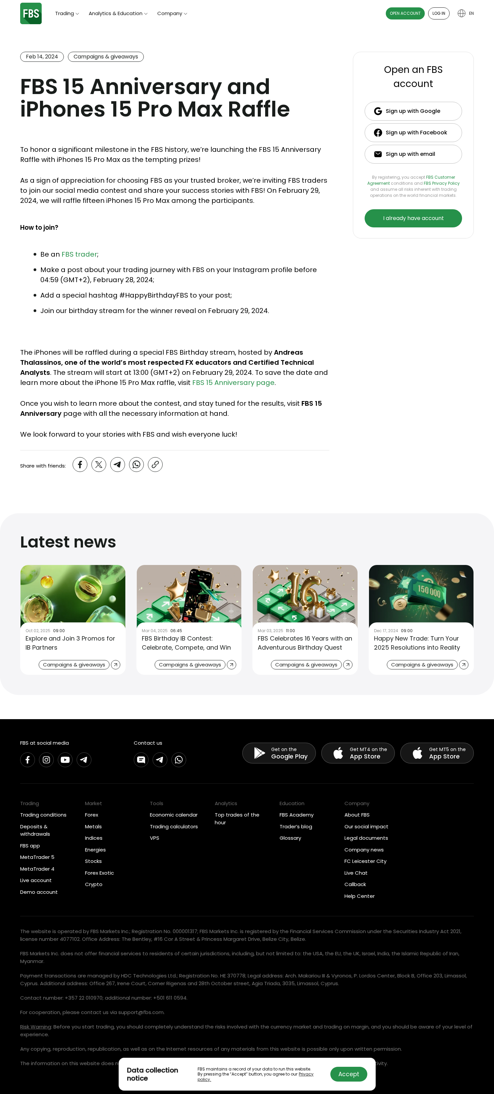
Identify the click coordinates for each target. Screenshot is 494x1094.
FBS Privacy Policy (442, 183)
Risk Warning (35, 1026)
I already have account (413, 218)
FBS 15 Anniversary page (233, 382)
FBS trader (79, 254)
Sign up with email (410, 154)
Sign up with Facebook (416, 132)
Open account (405, 13)
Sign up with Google (413, 111)
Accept (348, 1074)
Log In (439, 13)
